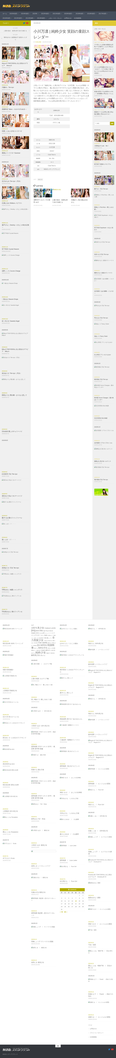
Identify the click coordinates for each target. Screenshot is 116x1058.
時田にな (50, 648)
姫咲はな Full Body (38, 819)
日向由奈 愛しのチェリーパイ (12, 431)
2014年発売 (29, 18)
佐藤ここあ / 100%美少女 (98, 831)
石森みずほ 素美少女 (38, 892)
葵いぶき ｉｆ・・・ (9, 539)
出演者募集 (77, 18)
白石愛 (52, 650)
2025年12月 (5, 61)
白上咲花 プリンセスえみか (102, 354)
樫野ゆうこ (33, 650)
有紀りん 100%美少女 (95, 643)
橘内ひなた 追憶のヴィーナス (103, 273)
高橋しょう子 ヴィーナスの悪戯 (42, 941)
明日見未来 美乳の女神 (11, 785)
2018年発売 (91, 13)
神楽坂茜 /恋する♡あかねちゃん (71, 719)
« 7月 (61, 912)
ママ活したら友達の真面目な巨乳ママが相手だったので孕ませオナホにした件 (103, 46)
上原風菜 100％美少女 (10, 811)
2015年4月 (37, 23)
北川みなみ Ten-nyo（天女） (11, 181)
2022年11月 (6, 667)
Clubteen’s (48, 628)
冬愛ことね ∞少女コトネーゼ (12, 131)
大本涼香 (36, 642)
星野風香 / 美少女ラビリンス (70, 766)
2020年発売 (68, 13)
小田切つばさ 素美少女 (39, 845)
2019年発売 (79, 13)
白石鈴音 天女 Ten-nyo (9, 474)
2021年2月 (91, 921)
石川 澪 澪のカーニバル (11, 717)
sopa (33, 633)
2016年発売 (6, 18)
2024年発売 (25, 13)
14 (76, 901)
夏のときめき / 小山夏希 (69, 834)
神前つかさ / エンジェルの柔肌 (100, 924)
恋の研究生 (42, 645)
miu (41, 630)
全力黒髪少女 (43, 639)
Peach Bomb (49, 630)
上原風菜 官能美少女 (10, 690)
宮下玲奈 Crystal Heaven (10, 249)
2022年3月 (34, 843)
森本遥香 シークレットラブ (97, 664)
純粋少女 (40, 179)
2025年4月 (97, 252)
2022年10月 (6, 714)
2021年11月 (63, 667)
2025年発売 (13, 13)
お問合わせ (68, 18)
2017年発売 (102, 13)
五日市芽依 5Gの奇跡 (100, 418)
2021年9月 (62, 764)
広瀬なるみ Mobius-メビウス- (12, 203)
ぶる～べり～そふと (55, 18)
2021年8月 (62, 790)
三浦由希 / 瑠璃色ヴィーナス (70, 740)
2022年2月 (34, 890)
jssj (33, 630)
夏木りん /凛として (66, 693)
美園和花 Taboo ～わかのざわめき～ (14, 109)
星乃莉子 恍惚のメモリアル (102, 164)
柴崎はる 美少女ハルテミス (102, 461)
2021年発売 (56, 13)
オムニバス (47, 633)
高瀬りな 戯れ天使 (37, 770)
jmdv (54, 628)
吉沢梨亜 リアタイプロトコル (103, 443)
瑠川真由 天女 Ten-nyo (101, 479)
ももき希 (41, 633)
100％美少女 (37, 628)
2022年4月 (34, 793)
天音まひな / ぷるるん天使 (69, 813)
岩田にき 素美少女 (37, 962)
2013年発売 (41, 18)
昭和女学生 (42, 648)
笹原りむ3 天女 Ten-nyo (101, 254)
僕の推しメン (48, 638)
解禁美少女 (35, 655)
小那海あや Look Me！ (101, 146)
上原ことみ (36, 638)
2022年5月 (34, 723)
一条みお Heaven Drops (10, 299)
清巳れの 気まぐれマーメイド (12, 496)
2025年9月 (4, 347)
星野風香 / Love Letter (68, 860)
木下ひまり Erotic (9, 858)
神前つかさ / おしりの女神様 (71, 792)
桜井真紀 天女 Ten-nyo (101, 379)
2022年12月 (6, 641)
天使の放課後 (42, 643)
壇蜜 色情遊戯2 (8, 670)
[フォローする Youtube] (27, 23)
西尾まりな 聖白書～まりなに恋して (14, 395)
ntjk (44, 630)
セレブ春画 (44, 635)
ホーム (5, 13)
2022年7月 (5, 856)
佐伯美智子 (41, 638)
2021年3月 (91, 828)
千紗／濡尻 (92, 945)
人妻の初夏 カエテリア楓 (40, 679)
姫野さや (50, 642)
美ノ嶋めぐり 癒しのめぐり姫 (41, 699)
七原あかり (50, 635)
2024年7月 (4, 565)
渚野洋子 (47, 650)
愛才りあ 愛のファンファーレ (12, 518)
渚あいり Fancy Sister (101, 336)
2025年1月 (97, 440)
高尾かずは (42, 655)
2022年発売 (45, 13)
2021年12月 (63, 641)
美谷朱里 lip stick (9, 764)
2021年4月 (91, 781)
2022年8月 (5, 809)
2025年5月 (97, 186)
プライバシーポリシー (96, 1033)
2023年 (35, 13)
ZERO (37, 633)
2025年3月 (97, 315)
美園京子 (48, 653)
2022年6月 (34, 676)
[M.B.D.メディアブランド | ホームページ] (16, 6)
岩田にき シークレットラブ (40, 866)
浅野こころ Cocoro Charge (11, 271)
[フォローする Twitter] (24, 23)
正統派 (43, 650)
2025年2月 (97, 377)
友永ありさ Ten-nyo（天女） (11, 373)
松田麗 (53, 648)
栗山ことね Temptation (10, 832)
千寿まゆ (46, 640)
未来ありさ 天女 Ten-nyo (10, 568)
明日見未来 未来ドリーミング (13, 643)
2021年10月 (63, 717)
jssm (37, 631)
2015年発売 (18, 18)
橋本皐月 (39, 650)
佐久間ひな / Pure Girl (68, 881)
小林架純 (35, 645)
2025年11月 (5, 179)
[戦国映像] (101, 495)
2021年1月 (91, 992)
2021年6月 (91, 641)
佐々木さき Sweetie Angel (10, 321)
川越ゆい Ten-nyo (8, 87)
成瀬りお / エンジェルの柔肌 (99, 1017)
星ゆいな (36, 648)
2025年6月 (97, 143)
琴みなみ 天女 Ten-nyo (101, 318)
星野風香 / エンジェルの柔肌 (99, 784)
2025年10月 (5, 297)
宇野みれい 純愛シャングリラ (12, 590)
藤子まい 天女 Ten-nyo (101, 189)
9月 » (65, 912)
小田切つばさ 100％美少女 (40, 726)
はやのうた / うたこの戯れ (69, 643)
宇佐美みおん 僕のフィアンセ (12, 611)
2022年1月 (34, 939)
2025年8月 (4, 472)
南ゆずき (50, 640)
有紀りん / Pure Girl (96, 804)
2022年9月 (5, 761)
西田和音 (53, 653)
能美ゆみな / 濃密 (94, 898)
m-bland (38, 42)
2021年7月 (62, 858)
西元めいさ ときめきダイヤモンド (14, 738)
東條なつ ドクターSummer (11, 153)
